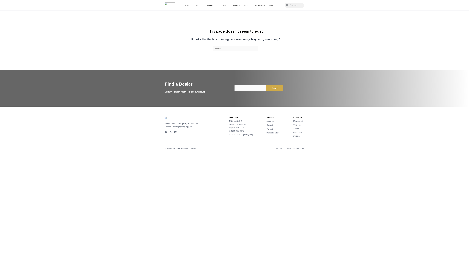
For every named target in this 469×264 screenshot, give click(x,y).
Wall (197, 5)
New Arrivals (260, 5)
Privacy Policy (298, 148)
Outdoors (209, 5)
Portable (223, 5)
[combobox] (296, 5)
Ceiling (186, 5)
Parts (246, 5)
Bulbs (235, 5)
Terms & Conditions (283, 148)
